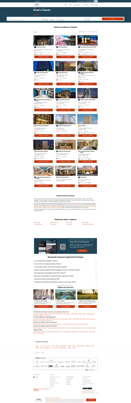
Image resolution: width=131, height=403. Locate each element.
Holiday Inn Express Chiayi (42, 72)
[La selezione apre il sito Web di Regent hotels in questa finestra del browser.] (42, 362)
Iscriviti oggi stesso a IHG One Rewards (55, 207)
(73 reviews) (42, 52)
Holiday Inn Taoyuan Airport (64, 151)
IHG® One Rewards (94, 4)
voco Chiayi (82, 125)
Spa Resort (41, 315)
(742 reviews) (86, 79)
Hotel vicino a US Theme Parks (68, 324)
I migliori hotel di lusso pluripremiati (89, 327)
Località (65, 4)
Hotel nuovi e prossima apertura (55, 313)
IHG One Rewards (76, 204)
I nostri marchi (86, 4)
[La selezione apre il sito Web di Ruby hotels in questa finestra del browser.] (84, 362)
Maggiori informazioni (88, 391)
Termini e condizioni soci (87, 376)
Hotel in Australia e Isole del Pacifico (54, 331)
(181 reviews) (64, 52)
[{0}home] (35, 352)
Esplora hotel (52, 378)
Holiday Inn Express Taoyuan (64, 125)
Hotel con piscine (66, 313)
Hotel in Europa (36, 331)
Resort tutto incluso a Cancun (65, 318)
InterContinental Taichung (42, 151)
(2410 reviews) (86, 52)
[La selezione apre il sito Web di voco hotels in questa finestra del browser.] (79, 362)
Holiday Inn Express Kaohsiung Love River (44, 100)
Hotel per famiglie (37, 324)
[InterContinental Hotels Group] (36, 4)
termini (49, 401)
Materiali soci (68, 382)
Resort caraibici (45, 318)
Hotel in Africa (40, 333)
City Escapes (36, 313)
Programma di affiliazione (54, 382)
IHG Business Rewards (70, 376)
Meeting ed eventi (77, 4)
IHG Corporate (68, 384)
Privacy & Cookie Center (87, 381)
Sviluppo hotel (52, 381)
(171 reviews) (42, 156)
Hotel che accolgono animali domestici (73, 327)
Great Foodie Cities (44, 313)
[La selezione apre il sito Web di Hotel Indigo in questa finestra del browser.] (73, 362)
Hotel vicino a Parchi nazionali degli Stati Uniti (51, 324)
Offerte (70, 4)
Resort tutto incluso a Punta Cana (45, 320)
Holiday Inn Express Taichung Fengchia (86, 73)
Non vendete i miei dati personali (88, 382)
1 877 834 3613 (45, 389)
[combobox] (24, 19)
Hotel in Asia (43, 331)
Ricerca (113, 18)
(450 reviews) (42, 105)
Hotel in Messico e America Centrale (70, 331)
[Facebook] (34, 377)
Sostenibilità (68, 381)
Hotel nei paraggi (37, 327)
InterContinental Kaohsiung (42, 125)
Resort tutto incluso (54, 318)
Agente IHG (52, 384)
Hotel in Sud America (83, 331)
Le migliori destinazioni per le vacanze (56, 327)
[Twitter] (37, 377)
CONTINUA (91, 399)
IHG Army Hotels (69, 379)
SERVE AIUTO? (38, 1)
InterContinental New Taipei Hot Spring (87, 152)
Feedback (84, 384)
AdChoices (84, 378)
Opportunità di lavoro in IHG (55, 376)
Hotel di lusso (44, 327)
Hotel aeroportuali (90, 313)
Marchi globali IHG (53, 379)
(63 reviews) (64, 156)
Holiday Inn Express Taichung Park (87, 99)
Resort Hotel (36, 315)
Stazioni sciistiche (82, 313)
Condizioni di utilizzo (86, 379)
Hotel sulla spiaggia (37, 318)
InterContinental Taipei (63, 177)
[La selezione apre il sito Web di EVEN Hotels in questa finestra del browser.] (44, 366)
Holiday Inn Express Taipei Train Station (43, 178)
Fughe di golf (47, 315)
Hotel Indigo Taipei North (63, 99)
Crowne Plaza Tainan (62, 72)
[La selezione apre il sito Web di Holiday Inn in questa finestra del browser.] (56, 366)
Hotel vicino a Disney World (82, 324)
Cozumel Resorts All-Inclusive (79, 318)
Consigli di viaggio (69, 378)
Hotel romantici (74, 313)
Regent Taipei (83, 177)
